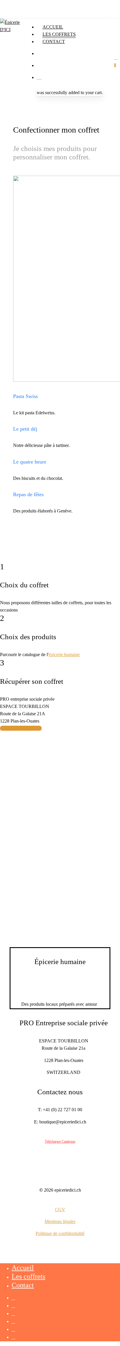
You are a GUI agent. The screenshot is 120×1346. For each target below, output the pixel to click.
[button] (21, 728)
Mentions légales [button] (60, 1221)
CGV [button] (60, 1209)
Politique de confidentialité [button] (60, 1233)
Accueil (23, 1267)
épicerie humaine (64, 654)
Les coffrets (28, 1276)
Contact (23, 1285)
